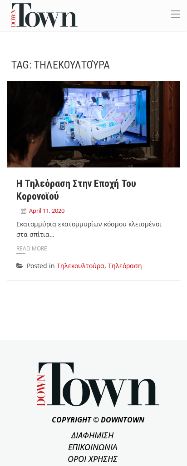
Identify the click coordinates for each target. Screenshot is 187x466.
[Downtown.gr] (44, 14)
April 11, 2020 (46, 210)
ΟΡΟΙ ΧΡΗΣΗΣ (93, 458)
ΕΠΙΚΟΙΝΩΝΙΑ (92, 446)
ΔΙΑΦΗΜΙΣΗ (92, 435)
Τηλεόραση (125, 265)
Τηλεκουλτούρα (80, 265)
